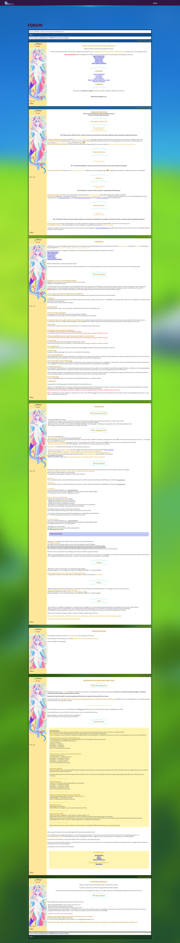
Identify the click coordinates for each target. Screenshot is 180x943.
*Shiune (98, 858)
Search (42, 31)
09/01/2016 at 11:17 (144, 626)
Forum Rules (98, 77)
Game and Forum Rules (99, 63)
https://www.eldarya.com (103, 228)
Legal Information (99, 56)
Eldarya (39, 44)
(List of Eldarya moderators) (55, 455)
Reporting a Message (99, 81)
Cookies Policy (98, 62)
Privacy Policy (99, 59)
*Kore (99, 857)
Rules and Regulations (41, 38)
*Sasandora (98, 864)
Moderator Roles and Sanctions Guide (99, 80)
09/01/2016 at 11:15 (144, 41)
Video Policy (99, 60)
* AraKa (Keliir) (99, 855)
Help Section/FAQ (64, 198)
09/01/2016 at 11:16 (144, 237)
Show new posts (48, 31)
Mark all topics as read (58, 31)
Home (31, 31)
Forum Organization (99, 74)
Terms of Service (99, 57)
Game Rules (98, 75)
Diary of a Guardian (102, 198)
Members (37, 31)
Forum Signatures (99, 78)
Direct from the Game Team (82, 198)
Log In (155, 3)
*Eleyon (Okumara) (99, 859)
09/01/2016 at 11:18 (144, 877)
